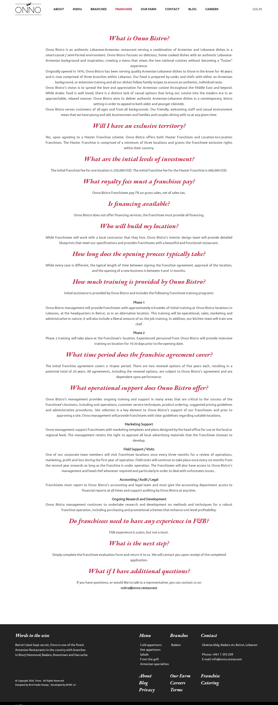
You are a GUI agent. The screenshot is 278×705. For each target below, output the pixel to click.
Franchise (210, 676)
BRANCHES (99, 9)
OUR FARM (148, 9)
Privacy (147, 690)
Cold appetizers (151, 645)
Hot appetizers (150, 649)
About (145, 676)
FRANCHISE (123, 9)
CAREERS (211, 9)
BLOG (192, 9)
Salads (144, 654)
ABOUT (58, 9)
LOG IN (257, 9)
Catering (210, 683)
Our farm (180, 676)
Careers (177, 683)
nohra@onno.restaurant (139, 588)
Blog (143, 683)
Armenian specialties (154, 664)
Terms (176, 690)
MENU (77, 9)
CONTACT (172, 9)
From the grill (149, 659)
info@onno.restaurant (222, 659)
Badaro (176, 645)
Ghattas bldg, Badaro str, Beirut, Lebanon (229, 645)
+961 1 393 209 (217, 654)
